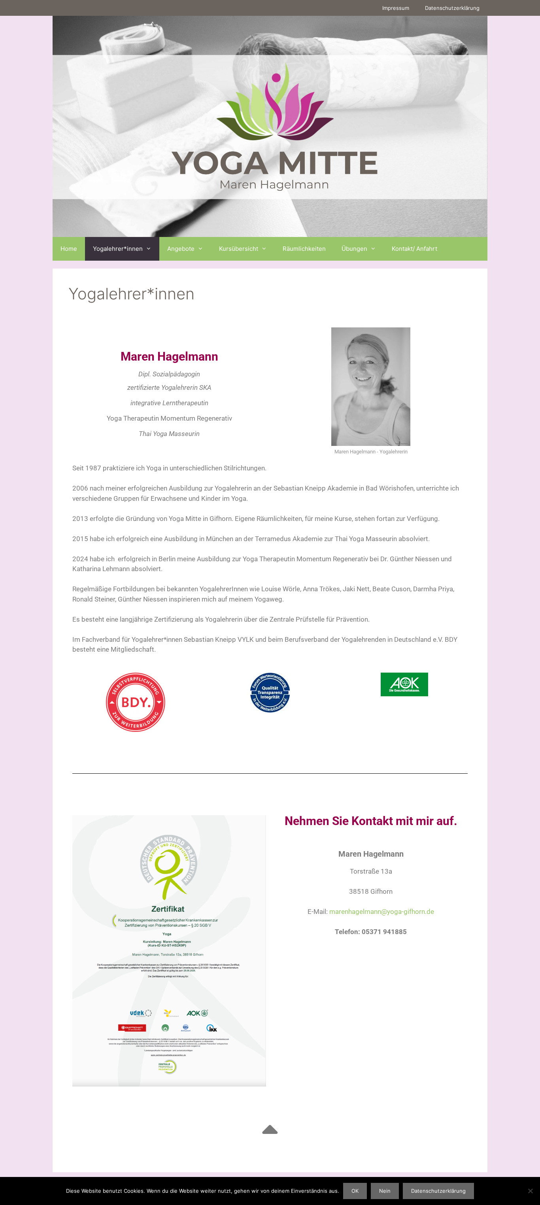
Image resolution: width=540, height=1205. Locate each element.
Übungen (354, 248)
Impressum (395, 8)
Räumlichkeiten (304, 248)
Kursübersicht (238, 248)
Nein (385, 1191)
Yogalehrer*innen (118, 248)
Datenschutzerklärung (452, 8)
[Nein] (530, 1191)
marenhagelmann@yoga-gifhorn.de (381, 911)
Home (68, 248)
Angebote (180, 248)
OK (355, 1191)
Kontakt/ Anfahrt (414, 248)
